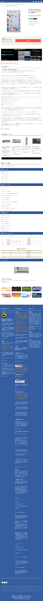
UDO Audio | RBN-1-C (25, 146)
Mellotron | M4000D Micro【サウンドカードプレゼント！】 (6, 147)
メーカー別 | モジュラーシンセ (9, 6)
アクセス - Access (4, 180)
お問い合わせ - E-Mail (4, 182)
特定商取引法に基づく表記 (37, 42)
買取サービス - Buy (4, 178)
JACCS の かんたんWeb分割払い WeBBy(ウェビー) (21, 467)
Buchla (14, 5)
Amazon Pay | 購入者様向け (22, 389)
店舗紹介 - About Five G (5, 171)
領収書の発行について (21, 361)
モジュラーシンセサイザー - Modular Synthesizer (12, 4)
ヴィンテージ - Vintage (5, 175)
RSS (20, 592)
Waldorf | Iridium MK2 (35, 146)
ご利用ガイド (6, 338)
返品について (30, 42)
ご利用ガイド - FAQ (4, 173)
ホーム (2, 4)
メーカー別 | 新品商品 (8, 5)
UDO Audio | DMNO (15, 146)
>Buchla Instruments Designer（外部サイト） (10, 63)
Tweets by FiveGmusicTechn (5, 231)
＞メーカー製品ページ (5, 128)
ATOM (22, 592)
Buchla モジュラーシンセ (25, 4)
